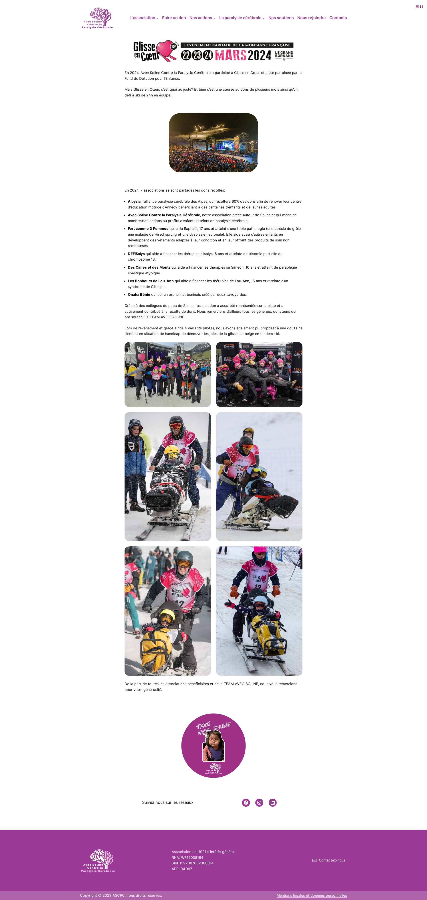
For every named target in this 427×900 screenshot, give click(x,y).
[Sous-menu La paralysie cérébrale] (263, 18)
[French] (422, 6)
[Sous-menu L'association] (157, 18)
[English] (418, 6)
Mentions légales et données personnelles (312, 895)
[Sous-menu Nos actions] (214, 18)
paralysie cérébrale (232, 220)
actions (155, 220)
